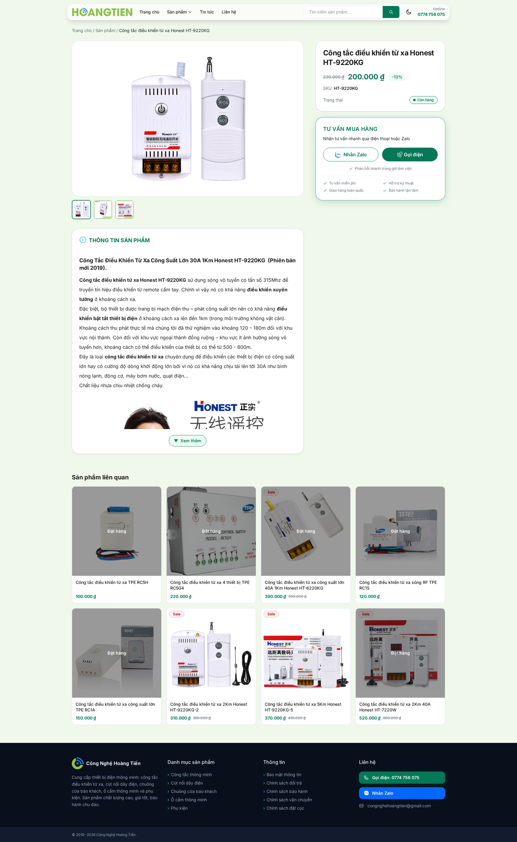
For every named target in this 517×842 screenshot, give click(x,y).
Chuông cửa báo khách (192, 791)
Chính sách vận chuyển (287, 799)
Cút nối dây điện (185, 782)
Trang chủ (149, 11)
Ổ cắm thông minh (187, 799)
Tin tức (207, 11)
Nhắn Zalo (355, 155)
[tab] (81, 209)
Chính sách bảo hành (285, 791)
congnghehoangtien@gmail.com (399, 805)
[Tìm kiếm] (391, 12)
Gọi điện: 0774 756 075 (395, 777)
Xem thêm (187, 440)
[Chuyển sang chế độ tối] (408, 12)
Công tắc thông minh (190, 774)
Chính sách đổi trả (282, 782)
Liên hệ (229, 11)
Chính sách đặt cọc (283, 808)
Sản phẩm (177, 11)
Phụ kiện (178, 808)
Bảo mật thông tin (282, 774)
